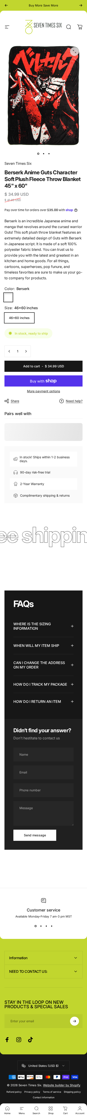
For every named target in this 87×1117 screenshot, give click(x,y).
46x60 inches (19, 318)
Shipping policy (72, 1091)
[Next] (81, 5)
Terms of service (52, 1091)
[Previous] (6, 5)
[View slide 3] (46, 926)
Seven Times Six (18, 163)
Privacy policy (32, 1091)
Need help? (74, 401)
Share (15, 401)
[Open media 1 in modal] (74, 51)
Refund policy (14, 1091)
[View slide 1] (35, 926)
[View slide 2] (41, 926)
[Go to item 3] (49, 153)
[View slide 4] (51, 926)
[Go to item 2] (43, 153)
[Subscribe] (74, 1021)
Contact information (43, 1097)
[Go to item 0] (38, 153)
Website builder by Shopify (61, 1085)
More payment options (43, 391)
